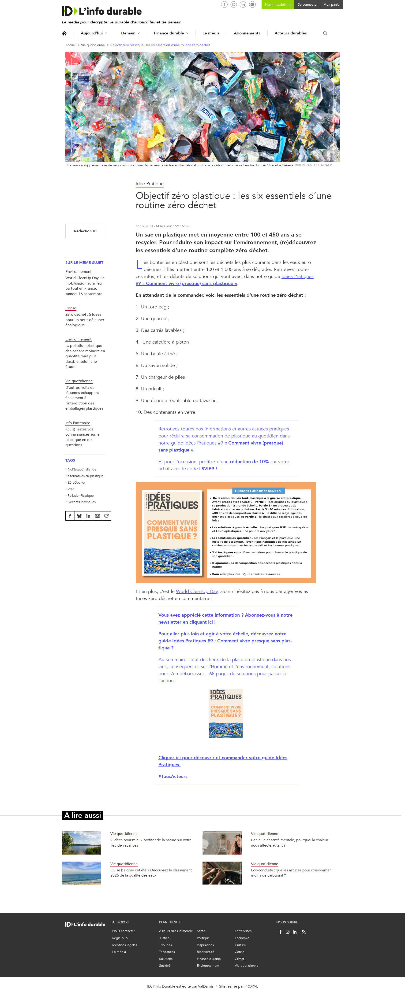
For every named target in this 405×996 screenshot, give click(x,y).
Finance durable (169, 33)
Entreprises (243, 931)
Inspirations (205, 945)
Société (164, 965)
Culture (240, 945)
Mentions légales (124, 945)
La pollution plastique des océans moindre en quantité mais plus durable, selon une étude (85, 356)
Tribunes (165, 945)
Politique (203, 938)
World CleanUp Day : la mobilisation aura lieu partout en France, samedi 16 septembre (84, 285)
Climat (239, 959)
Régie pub (120, 938)
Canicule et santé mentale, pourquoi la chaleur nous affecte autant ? (289, 842)
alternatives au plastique (86, 476)
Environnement (208, 965)
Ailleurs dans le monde (176, 931)
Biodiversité (205, 952)
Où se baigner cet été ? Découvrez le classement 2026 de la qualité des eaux (151, 873)
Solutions (165, 959)
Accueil (64, 33)
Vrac (71, 489)
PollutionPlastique (81, 495)
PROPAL (251, 986)
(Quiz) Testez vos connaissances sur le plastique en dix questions (82, 437)
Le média (211, 33)
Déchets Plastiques (82, 502)
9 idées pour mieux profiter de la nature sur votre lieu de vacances (150, 842)
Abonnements (247, 33)
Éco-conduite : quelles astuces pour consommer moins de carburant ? (291, 873)
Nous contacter (123, 931)
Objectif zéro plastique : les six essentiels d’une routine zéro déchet (160, 45)
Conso (239, 952)
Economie (242, 938)
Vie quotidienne (93, 45)
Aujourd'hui (92, 33)
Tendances (167, 952)
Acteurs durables (291, 33)
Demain (128, 33)
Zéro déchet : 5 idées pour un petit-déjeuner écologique (84, 319)
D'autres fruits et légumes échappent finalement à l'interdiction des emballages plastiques (84, 398)
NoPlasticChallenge (82, 469)
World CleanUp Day (197, 591)
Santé (201, 931)
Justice (164, 938)
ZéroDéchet (76, 482)
